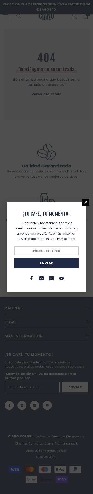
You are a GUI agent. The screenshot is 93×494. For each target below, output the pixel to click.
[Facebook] (31, 278)
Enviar (46, 263)
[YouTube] (62, 278)
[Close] (85, 202)
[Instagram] (41, 278)
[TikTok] (51, 278)
